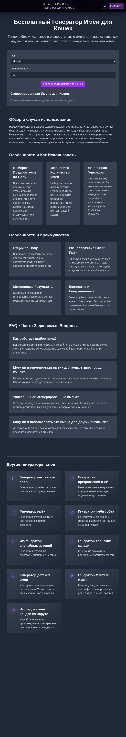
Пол (12, 55)
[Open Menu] (6, 6)
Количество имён (19, 68)
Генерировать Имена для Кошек (63, 84)
